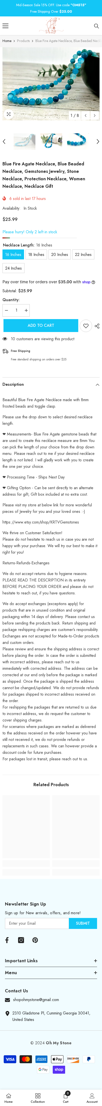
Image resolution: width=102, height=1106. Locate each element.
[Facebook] (7, 940)
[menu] (5, 26)
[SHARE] (96, 326)
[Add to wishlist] (86, 326)
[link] (26, 863)
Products (23, 40)
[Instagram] (21, 940)
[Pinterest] (35, 940)
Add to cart (40, 325)
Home (6, 40)
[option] (51, 83)
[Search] (97, 26)
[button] (85, 115)
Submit (83, 923)
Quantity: (11, 300)
